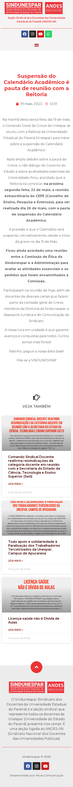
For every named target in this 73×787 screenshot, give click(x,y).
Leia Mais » (15, 483)
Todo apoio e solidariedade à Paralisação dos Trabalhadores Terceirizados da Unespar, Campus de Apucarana (34, 547)
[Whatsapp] (48, 34)
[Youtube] (40, 34)
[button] (36, 45)
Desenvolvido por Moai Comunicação (36, 775)
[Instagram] (32, 34)
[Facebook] (24, 34)
